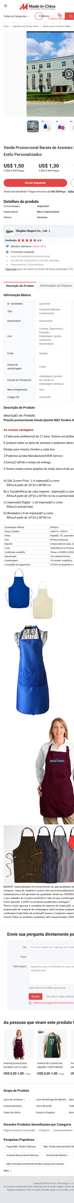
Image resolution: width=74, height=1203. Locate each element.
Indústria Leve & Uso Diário (26, 26)
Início (6, 26)
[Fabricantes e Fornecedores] (37, 6)
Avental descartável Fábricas (22, 1155)
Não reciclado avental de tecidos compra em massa (35, 1163)
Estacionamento (13, 1106)
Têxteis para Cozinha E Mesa (56, 26)
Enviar (36, 996)
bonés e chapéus (45, 1112)
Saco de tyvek (44, 1106)
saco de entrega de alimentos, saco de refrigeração (52, 1099)
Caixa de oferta (12, 1112)
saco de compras (13, 1099)
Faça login (11, 269)
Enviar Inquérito (35, 183)
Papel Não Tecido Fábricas (21, 1146)
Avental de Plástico (56, 1155)
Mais (7, 1170)
